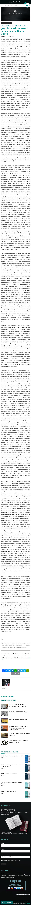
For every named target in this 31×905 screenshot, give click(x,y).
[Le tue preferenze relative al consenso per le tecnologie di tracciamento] (7, 902)
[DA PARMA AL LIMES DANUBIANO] (4, 713)
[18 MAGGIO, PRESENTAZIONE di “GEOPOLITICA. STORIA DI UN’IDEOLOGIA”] (4, 728)
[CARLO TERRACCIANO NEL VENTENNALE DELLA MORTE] (4, 706)
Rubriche (2, 23)
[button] (29, 2)
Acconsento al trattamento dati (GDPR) (11, 860)
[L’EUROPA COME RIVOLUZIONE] (4, 720)
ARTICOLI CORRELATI (7, 696)
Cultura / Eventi (9, 23)
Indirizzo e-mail (4, 854)
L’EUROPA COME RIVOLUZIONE (18, 719)
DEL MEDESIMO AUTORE (8, 700)
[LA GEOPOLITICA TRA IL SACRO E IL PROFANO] (4, 735)
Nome (2, 843)
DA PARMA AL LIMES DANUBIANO (18, 712)
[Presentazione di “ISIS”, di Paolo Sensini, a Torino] (4, 742)
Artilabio (28, 903)
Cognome (3, 849)
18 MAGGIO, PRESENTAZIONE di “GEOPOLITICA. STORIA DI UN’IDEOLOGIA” (18, 728)
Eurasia (3, 36)
